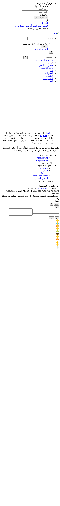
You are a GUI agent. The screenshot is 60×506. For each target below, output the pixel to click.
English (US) (42, 160)
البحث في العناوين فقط (34, 44)
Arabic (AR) (47, 155)
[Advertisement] (30, 107)
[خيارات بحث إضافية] (27, 41)
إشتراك (44, 23)
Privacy (44, 173)
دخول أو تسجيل (46, 3)
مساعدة (44, 168)
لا (51, 204)
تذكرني (42, 15)
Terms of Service (40, 176)
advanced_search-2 (44, 60)
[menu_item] (30, 220)
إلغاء (51, 218)
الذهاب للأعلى (41, 178)
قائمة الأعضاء (47, 68)
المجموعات (48, 78)
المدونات (49, 73)
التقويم (50, 70)
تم (57, 207)
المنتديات (49, 62)
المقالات (49, 76)
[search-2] (25, 57)
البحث (44, 47)
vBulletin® (42, 188)
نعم (56, 204)
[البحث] (51, 52)
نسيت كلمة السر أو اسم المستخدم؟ (31, 26)
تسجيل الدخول (41, 18)
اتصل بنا (44, 171)
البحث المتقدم (41, 49)
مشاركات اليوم (46, 65)
